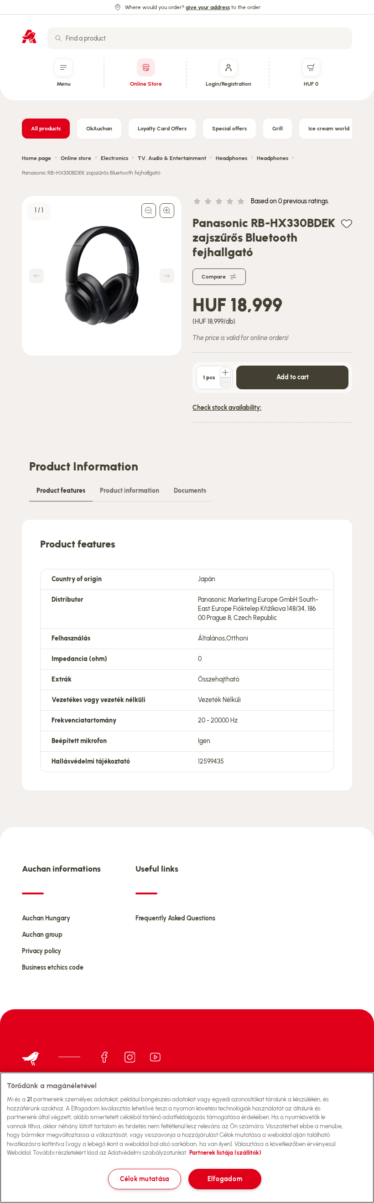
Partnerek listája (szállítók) (225, 1152)
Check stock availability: (226, 408)
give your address (208, 7)
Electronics (114, 158)
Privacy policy (41, 951)
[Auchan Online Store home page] (29, 36)
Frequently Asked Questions (175, 918)
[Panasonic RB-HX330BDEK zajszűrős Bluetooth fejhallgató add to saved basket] (346, 223)
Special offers (229, 128)
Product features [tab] (60, 491)
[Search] (58, 38)
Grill (277, 128)
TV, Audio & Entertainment (172, 158)
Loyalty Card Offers (162, 128)
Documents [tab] (190, 491)
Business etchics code (52, 967)
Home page (36, 158)
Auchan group (42, 935)
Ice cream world (328, 128)
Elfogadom (225, 1179)
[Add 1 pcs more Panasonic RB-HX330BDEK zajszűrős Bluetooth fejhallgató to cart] (225, 372)
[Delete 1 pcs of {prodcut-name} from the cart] (225, 382)
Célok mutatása (144, 1179)
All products (46, 128)
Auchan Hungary (46, 918)
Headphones (231, 158)
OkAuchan (99, 128)
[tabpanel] (187, 655)
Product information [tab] (129, 491)
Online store (76, 158)
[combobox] (199, 38)
